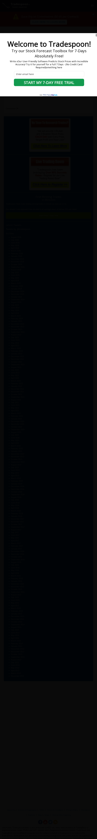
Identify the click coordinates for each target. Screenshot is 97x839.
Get (45, 95)
